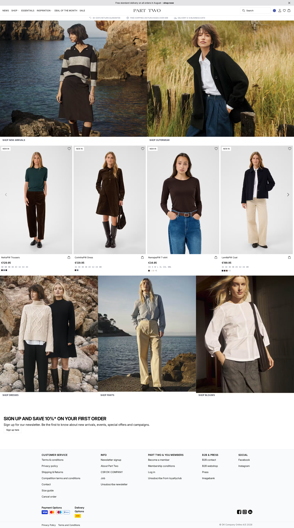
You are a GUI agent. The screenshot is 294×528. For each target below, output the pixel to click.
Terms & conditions (52, 459)
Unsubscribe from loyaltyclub (165, 478)
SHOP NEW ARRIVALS (13, 140)
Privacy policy (50, 465)
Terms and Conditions (69, 525)
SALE (82, 10)
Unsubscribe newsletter (114, 484)
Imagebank (208, 478)
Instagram (244, 465)
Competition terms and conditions (61, 478)
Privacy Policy (49, 525)
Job (103, 478)
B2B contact (209, 459)
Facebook (244, 459)
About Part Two (109, 465)
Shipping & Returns (52, 472)
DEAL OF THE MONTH (66, 10)
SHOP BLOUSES (206, 395)
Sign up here (12, 430)
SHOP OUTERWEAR (159, 140)
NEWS (5, 10)
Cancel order (49, 496)
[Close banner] (289, 3)
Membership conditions (161, 465)
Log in (151, 472)
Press (205, 472)
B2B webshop (210, 465)
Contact (46, 484)
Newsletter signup (111, 459)
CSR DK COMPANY (112, 472)
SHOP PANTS (107, 395)
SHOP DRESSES (10, 395)
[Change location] (274, 10)
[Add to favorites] (69, 148)
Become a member (159, 459)
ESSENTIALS (27, 10)
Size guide (48, 490)
